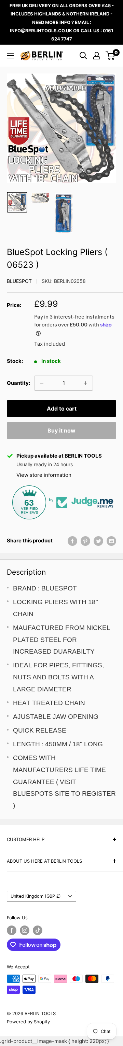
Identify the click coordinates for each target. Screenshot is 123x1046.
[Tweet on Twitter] (98, 541)
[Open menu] (10, 55)
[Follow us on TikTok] (37, 930)
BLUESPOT (19, 281)
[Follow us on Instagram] (24, 930)
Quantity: (18, 383)
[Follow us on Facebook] (11, 930)
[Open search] (83, 55)
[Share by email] (111, 541)
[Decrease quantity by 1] (42, 383)
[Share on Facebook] (72, 541)
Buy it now (61, 430)
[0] (110, 55)
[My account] (96, 55)
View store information (43, 475)
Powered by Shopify (28, 1021)
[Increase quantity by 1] (85, 383)
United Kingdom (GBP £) (36, 896)
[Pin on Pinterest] (85, 541)
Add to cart (62, 408)
